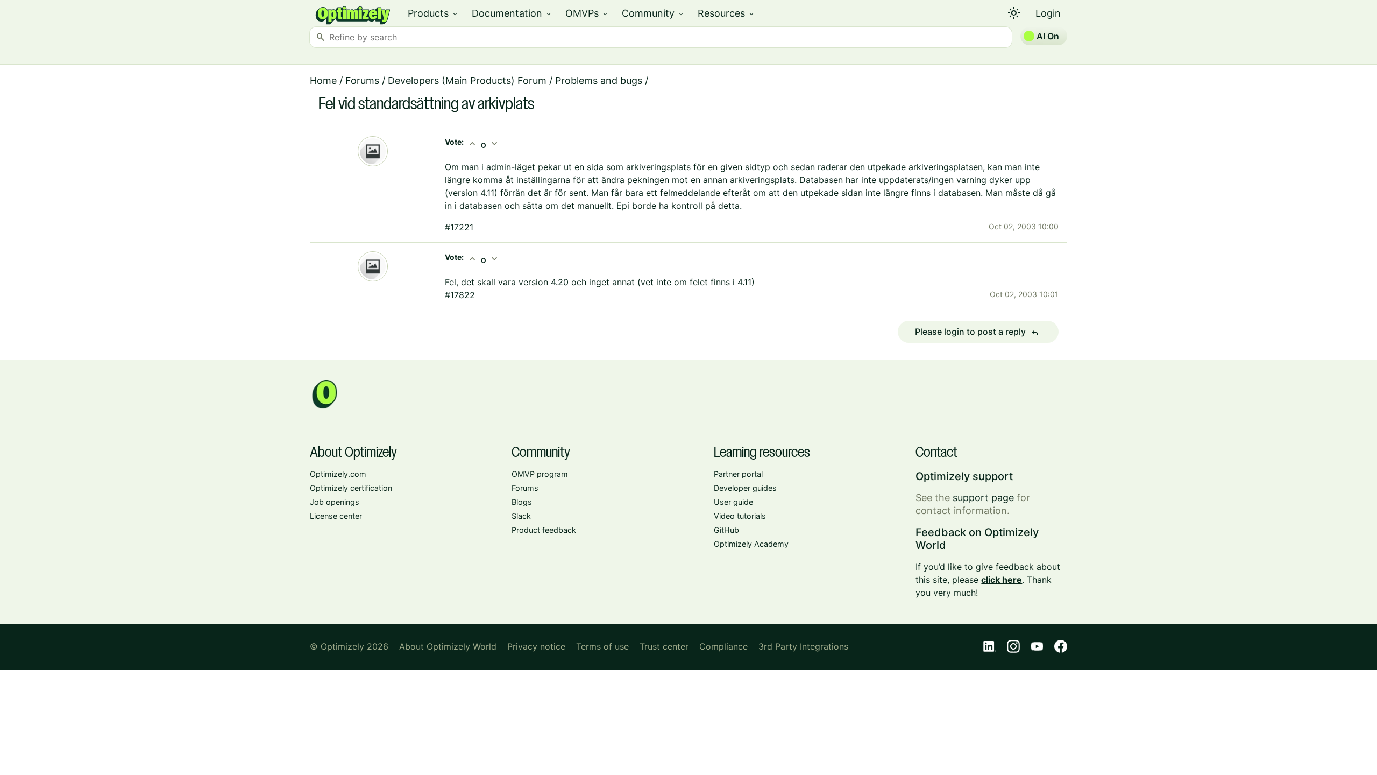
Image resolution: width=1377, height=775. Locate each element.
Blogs (522, 501)
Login (1048, 13)
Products (433, 13)
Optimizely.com (338, 473)
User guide (733, 501)
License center (336, 515)
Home (323, 80)
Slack (521, 515)
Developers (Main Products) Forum (467, 80)
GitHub (726, 529)
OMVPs (587, 13)
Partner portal (738, 473)
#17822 (460, 295)
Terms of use (602, 646)
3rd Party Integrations (803, 646)
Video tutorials (740, 515)
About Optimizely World (447, 646)
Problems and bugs (598, 80)
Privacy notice (536, 646)
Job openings (334, 501)
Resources (726, 13)
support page (983, 497)
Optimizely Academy (751, 543)
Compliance (723, 646)
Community (653, 13)
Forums (362, 80)
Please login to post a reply (977, 332)
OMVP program (540, 473)
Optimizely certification (351, 487)
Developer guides (745, 487)
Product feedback (544, 529)
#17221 (459, 227)
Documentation (512, 13)
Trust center (664, 646)
